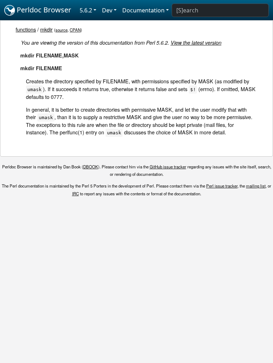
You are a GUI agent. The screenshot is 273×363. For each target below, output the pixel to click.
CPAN (75, 30)
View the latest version (196, 42)
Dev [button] (107, 10)
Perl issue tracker (221, 186)
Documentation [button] (143, 10)
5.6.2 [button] (86, 10)
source (61, 30)
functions (26, 29)
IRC (75, 193)
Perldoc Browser (43, 10)
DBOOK (90, 166)
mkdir (46, 29)
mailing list (256, 186)
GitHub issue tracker (168, 166)
